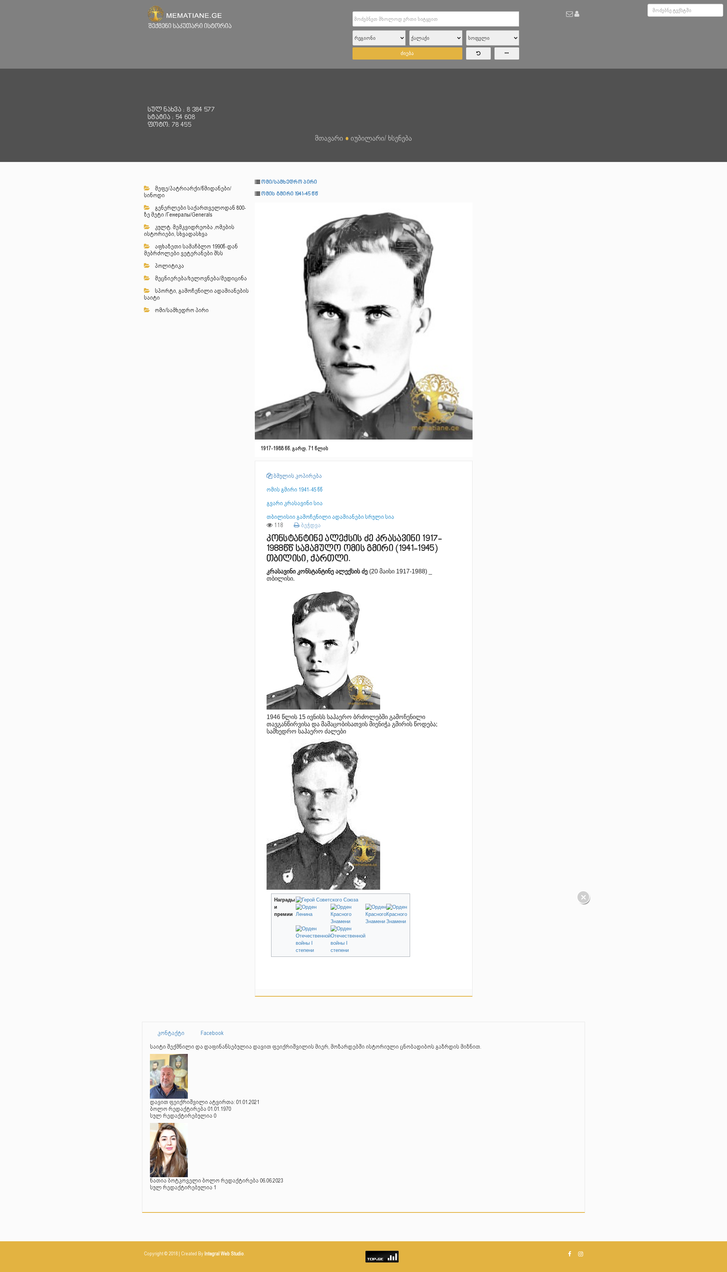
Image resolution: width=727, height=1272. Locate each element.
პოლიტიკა (169, 265)
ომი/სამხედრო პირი (181, 310)
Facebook (212, 1033)
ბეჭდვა (310, 525)
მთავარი (329, 138)
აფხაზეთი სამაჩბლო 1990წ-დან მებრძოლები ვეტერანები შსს (191, 250)
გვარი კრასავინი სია (295, 503)
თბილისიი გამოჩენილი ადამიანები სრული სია (330, 517)
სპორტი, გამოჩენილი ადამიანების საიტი (196, 294)
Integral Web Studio (224, 1253)
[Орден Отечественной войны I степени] (313, 939)
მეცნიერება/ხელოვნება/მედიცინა (200, 278)
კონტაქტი (171, 1033)
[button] (466, 209)
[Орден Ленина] (313, 910)
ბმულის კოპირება (297, 476)
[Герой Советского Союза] (327, 900)
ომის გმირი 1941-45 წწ (289, 194)
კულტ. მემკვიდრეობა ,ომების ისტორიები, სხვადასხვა (189, 230)
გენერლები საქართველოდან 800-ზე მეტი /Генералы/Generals (195, 211)
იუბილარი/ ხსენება (381, 138)
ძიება (407, 53)
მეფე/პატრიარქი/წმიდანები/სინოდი (187, 192)
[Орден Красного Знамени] (348, 914)
